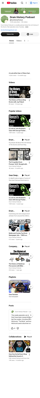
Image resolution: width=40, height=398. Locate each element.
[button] (28, 40)
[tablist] (20, 40)
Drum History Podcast (15, 166)
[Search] (22, 3)
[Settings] (26, 3)
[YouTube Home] (11, 3)
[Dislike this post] (17, 328)
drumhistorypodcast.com (9, 30)
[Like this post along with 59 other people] (12, 328)
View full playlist (13, 296)
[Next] (31, 92)
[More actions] (29, 100)
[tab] (11, 40)
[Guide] (3, 3)
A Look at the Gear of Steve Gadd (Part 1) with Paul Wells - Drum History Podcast (20, 73)
